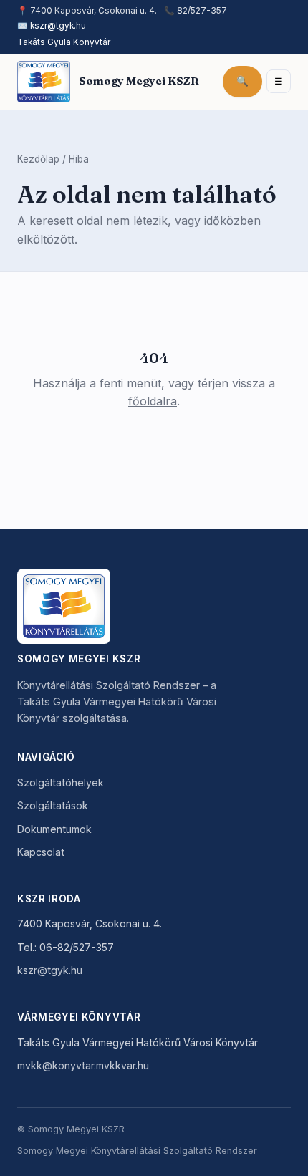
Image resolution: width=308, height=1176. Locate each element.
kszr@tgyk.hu (58, 26)
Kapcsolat (40, 852)
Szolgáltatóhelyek (60, 782)
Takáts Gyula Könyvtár (63, 42)
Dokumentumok (54, 829)
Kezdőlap (38, 159)
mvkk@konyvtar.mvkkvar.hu (83, 1065)
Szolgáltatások (52, 805)
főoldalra (152, 401)
